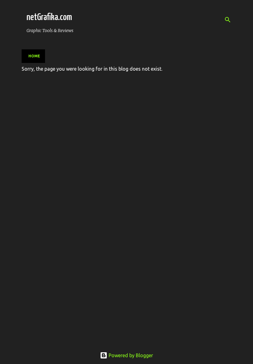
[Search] (227, 19)
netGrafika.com (49, 17)
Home (34, 56)
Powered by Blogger (130, 355)
